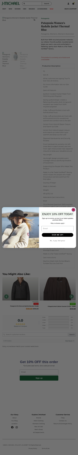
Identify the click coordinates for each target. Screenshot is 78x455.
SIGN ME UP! (57, 235)
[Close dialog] (73, 209)
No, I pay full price (57, 241)
